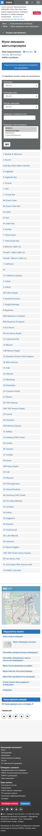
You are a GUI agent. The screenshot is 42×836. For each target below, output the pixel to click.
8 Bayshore (8, 310)
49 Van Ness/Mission (12, 501)
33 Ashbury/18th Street (14, 437)
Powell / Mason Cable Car (15, 258)
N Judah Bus (8, 223)
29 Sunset (7, 414)
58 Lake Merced (10, 535)
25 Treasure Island (11, 391)
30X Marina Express (12, 425)
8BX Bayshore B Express (13, 321)
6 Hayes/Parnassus (11, 298)
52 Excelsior (8, 506)
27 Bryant (7, 397)
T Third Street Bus (11, 241)
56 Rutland (8, 524)
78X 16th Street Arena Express (17, 553)
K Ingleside (8, 171)
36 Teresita (8, 449)
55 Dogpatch (9, 518)
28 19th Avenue (10, 402)
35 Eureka (7, 443)
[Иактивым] (21, 133)
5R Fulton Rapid (10, 293)
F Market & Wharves (12, 154)
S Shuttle (7, 229)
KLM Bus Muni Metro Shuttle (16, 165)
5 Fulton (7, 287)
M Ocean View (10, 200)
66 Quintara (8, 541)
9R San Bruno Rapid (12, 333)
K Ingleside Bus (10, 177)
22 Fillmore (8, 374)
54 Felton (7, 512)
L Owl (5, 188)
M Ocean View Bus (11, 206)
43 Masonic (8, 478)
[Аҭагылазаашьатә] (21, 135)
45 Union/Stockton (12, 489)
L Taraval (7, 183)
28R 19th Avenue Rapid (13, 408)
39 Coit (6, 472)
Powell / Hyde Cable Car (14, 252)
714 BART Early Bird (12, 570)
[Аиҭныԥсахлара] (21, 130)
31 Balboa (7, 431)
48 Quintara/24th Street (14, 495)
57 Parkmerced (10, 530)
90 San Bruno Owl (11, 558)
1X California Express (12, 275)
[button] (27, 2)
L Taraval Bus (9, 194)
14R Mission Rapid (11, 350)
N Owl (6, 217)
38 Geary (7, 460)
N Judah (7, 212)
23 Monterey (9, 379)
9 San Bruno (8, 327)
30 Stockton (8, 420)
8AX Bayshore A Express (14, 316)
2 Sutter (6, 281)
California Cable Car (12, 246)
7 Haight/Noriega (11, 304)
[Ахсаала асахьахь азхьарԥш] (21, 605)
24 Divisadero (9, 385)
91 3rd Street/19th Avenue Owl (17, 564)
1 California (8, 264)
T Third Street (9, 235)
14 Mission (8, 345)
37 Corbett (8, 454)
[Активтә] (21, 128)
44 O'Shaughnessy (11, 483)
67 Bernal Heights (11, 547)
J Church (7, 160)
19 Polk (6, 368)
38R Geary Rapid (10, 466)
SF (4, 269)
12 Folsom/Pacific (11, 339)
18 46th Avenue (10, 362)
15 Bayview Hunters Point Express (18, 356)
